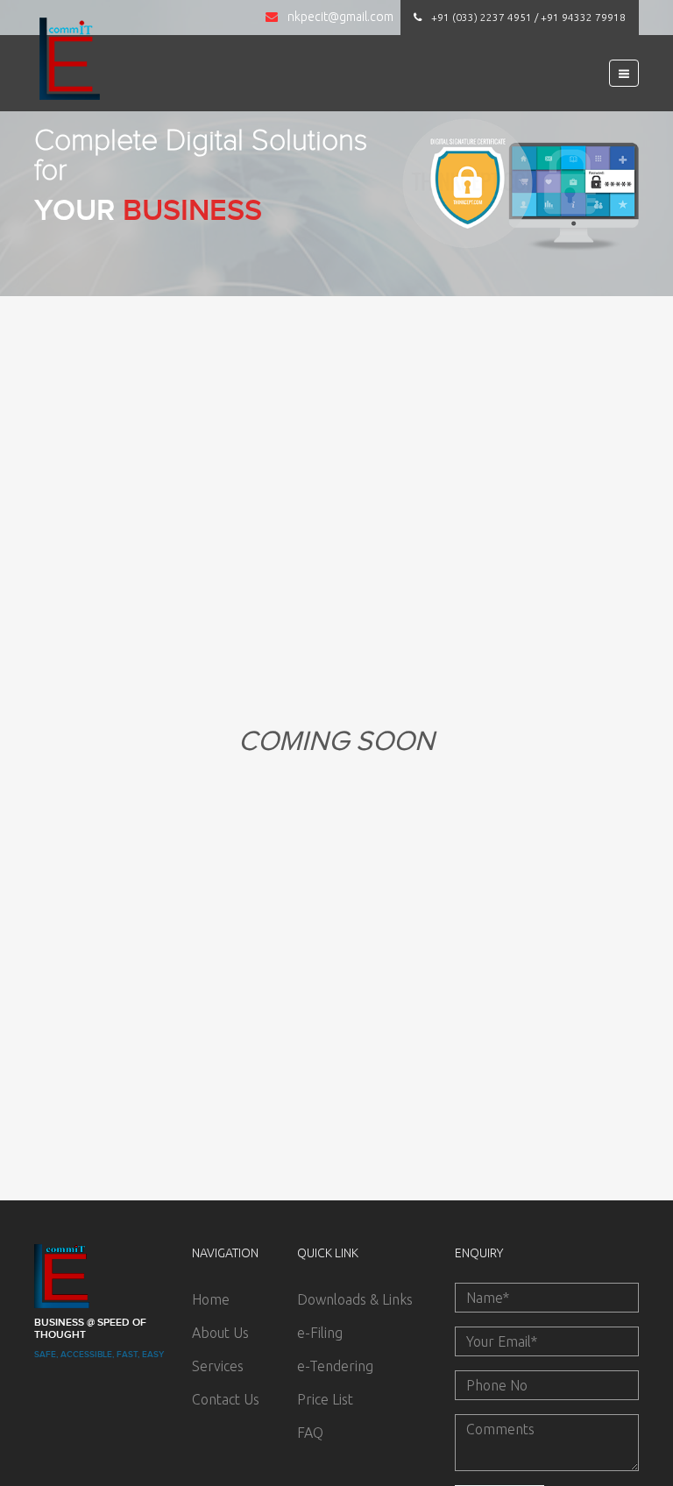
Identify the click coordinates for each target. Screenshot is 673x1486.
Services (218, 1366)
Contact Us (225, 1399)
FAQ (310, 1432)
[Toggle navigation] (624, 73)
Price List (325, 1399)
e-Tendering (335, 1366)
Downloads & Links (355, 1299)
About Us (220, 1333)
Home (211, 1299)
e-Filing (320, 1333)
